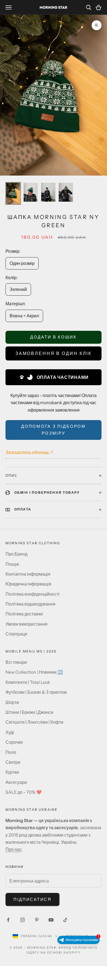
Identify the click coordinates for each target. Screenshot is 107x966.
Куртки (12, 772)
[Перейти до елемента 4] (66, 192)
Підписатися (32, 899)
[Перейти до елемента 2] (30, 192)
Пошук (12, 564)
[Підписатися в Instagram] (22, 920)
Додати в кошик (53, 337)
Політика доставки (24, 614)
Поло (10, 752)
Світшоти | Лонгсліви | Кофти (34, 722)
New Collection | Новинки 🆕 (34, 672)
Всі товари (16, 662)
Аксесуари (16, 782)
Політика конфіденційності (32, 594)
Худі (9, 732)
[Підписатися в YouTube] (51, 920)
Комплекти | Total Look (27, 682)
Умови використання (26, 624)
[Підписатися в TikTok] (65, 920)
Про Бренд (16, 554)
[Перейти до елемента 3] (48, 192)
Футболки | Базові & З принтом (36, 692)
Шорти (12, 702)
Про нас (13, 849)
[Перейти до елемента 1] (13, 193)
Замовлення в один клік (53, 353)
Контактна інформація (27, 574)
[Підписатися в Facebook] (8, 920)
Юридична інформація (28, 584)
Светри (12, 762)
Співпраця (16, 634)
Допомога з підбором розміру (53, 430)
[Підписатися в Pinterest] (37, 920)
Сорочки (14, 742)
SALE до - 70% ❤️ (23, 792)
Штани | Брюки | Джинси (29, 712)
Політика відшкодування (30, 604)
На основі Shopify (60, 952)
